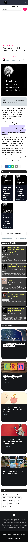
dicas (4, 497)
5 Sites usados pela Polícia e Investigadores (14, 345)
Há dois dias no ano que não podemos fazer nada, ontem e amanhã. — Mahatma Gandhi (20, 195)
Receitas (11, 503)
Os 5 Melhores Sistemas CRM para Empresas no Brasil (12, 378)
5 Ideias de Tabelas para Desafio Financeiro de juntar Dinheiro (14, 409)
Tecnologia (12, 506)
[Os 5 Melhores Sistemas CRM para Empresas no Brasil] (14, 367)
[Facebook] (6, 166)
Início (4, 534)
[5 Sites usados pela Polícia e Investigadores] (14, 335)
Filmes (4, 500)
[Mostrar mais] (19, 166)
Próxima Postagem (21, 238)
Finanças (11, 500)
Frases (12, 45)
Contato (14, 536)
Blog (13, 494)
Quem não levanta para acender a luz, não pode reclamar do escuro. (7, 194)
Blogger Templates (17, 540)
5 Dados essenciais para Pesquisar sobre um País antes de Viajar (12, 441)
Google (4, 503)
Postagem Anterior (7, 238)
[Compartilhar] (23, 59)
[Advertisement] (14, 27)
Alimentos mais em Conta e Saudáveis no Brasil (13, 472)
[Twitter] (9, 166)
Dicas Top (17, 538)
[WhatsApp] (12, 166)
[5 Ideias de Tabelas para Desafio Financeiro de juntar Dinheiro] (14, 398)
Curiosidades (20, 494)
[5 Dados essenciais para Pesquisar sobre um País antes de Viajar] (14, 430)
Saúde (17, 503)
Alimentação (6, 494)
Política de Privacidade (19, 534)
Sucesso (5, 506)
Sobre (9, 534)
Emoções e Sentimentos (14, 497)
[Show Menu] (2, 2)
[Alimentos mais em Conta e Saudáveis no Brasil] (14, 462)
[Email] (16, 166)
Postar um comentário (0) (14, 233)
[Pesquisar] (26, 2)
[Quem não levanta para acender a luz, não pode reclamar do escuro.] (7, 180)
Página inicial (6, 45)
